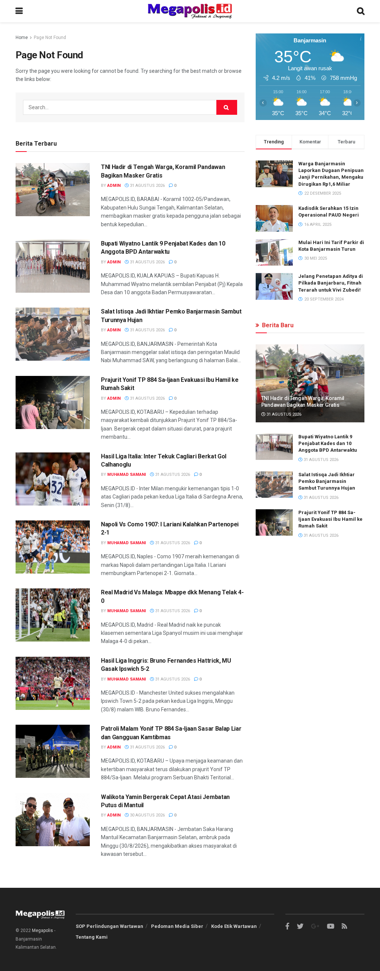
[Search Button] (226, 107)
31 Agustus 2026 (147, 185)
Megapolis (42, 930)
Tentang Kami (92, 937)
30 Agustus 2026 (147, 815)
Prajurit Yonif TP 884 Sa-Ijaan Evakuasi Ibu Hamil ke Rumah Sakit (330, 519)
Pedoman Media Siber (177, 926)
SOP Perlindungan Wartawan (109, 926)
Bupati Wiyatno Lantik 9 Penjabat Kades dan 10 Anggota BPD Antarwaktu (327, 443)
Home (22, 37)
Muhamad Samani (126, 474)
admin (114, 185)
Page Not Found (50, 37)
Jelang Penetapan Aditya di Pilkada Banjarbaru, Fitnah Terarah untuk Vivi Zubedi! (330, 282)
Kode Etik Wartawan (234, 926)
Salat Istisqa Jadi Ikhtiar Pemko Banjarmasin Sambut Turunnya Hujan (326, 481)
